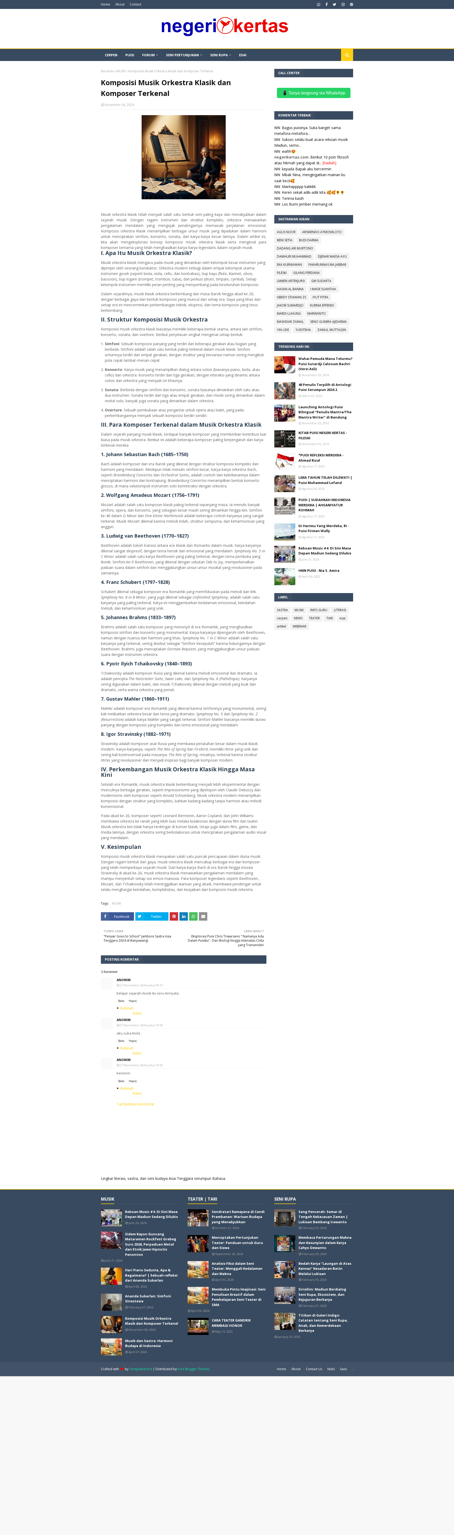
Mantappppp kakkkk (299, 186)
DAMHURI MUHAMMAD (294, 256)
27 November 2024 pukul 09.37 (141, 985)
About (120, 4)
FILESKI (282, 273)
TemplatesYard (140, 1369)
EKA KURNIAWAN (289, 264)
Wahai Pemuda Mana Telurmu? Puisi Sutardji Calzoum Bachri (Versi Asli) (325, 363)
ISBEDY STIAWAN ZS (291, 297)
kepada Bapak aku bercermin (306, 168)
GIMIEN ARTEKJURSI (291, 281)
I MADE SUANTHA (323, 289)
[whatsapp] (319, 4)
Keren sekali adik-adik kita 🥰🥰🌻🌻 (313, 192)
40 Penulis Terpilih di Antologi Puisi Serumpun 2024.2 (324, 387)
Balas (121, 1001)
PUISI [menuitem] (129, 55)
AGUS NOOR (286, 232)
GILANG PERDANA (306, 273)
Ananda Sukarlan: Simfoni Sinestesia (148, 1299)
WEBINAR (299, 626)
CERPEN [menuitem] (111, 55)
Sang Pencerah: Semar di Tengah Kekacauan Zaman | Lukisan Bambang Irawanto (323, 1216)
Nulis (331, 1369)
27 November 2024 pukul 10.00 (141, 1025)
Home (105, 4)
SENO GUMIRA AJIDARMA (328, 321)
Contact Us (314, 1369)
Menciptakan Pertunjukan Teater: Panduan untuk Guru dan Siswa (237, 1242)
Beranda (107, 71)
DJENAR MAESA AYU (332, 256)
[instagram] (343, 4)
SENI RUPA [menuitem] (219, 55)
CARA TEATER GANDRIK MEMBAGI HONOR (231, 1323)
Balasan (127, 1008)
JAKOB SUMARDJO (290, 305)
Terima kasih (293, 198)
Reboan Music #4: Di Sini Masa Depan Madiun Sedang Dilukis (324, 551)
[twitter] (335, 4)
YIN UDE (283, 330)
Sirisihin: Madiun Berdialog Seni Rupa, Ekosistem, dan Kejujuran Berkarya (322, 1294)
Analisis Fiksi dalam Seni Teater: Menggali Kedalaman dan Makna (237, 1268)
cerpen (282, 618)
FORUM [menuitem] (148, 55)
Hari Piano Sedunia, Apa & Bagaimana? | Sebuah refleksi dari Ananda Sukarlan (151, 1275)
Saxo (343, 1369)
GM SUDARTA (321, 281)
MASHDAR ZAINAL (290, 321)
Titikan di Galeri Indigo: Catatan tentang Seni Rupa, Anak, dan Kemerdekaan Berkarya (323, 1323)
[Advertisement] (157, 1455)
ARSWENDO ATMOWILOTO (322, 232)
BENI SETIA (284, 240)
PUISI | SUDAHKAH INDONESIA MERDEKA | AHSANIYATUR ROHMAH (324, 504)
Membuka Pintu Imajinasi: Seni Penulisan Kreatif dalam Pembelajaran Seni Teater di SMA (239, 1297)
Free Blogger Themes (193, 1369)
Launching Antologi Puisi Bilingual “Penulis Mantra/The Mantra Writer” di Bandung (325, 412)
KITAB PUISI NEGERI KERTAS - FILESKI (322, 435)
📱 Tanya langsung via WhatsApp (313, 93)
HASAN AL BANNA (290, 289)
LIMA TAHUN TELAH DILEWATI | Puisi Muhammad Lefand (325, 480)
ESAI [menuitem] (242, 55)
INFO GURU (318, 610)
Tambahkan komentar (135, 1103)
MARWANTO (316, 313)
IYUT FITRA (320, 297)
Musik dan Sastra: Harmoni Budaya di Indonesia (149, 1343)
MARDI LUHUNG (289, 313)
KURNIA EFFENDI (322, 305)
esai (342, 618)
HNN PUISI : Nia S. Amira (318, 570)
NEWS (298, 618)
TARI (329, 618)
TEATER (314, 618)
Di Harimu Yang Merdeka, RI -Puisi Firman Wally (323, 528)
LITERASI (340, 610)
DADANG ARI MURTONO (295, 248)
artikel (281, 626)
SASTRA (282, 610)
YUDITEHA (303, 330)
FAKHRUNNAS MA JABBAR (327, 264)
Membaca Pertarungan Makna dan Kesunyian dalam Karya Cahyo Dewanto (325, 1242)
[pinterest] (351, 4)
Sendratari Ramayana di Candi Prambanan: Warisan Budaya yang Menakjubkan (238, 1216)
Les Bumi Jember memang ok (307, 204)
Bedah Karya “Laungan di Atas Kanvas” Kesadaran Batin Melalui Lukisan (324, 1268)
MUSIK (121, 71)
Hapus (133, 1001)
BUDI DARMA (308, 240)
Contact (135, 4)
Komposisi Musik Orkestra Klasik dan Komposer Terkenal (151, 1321)
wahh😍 (289, 151)
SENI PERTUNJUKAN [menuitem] (182, 55)
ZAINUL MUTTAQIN (331, 330)
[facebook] (326, 4)
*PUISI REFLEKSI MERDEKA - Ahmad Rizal (321, 458)
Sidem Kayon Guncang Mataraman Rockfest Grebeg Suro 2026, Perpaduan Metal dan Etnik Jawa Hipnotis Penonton (150, 1244)
